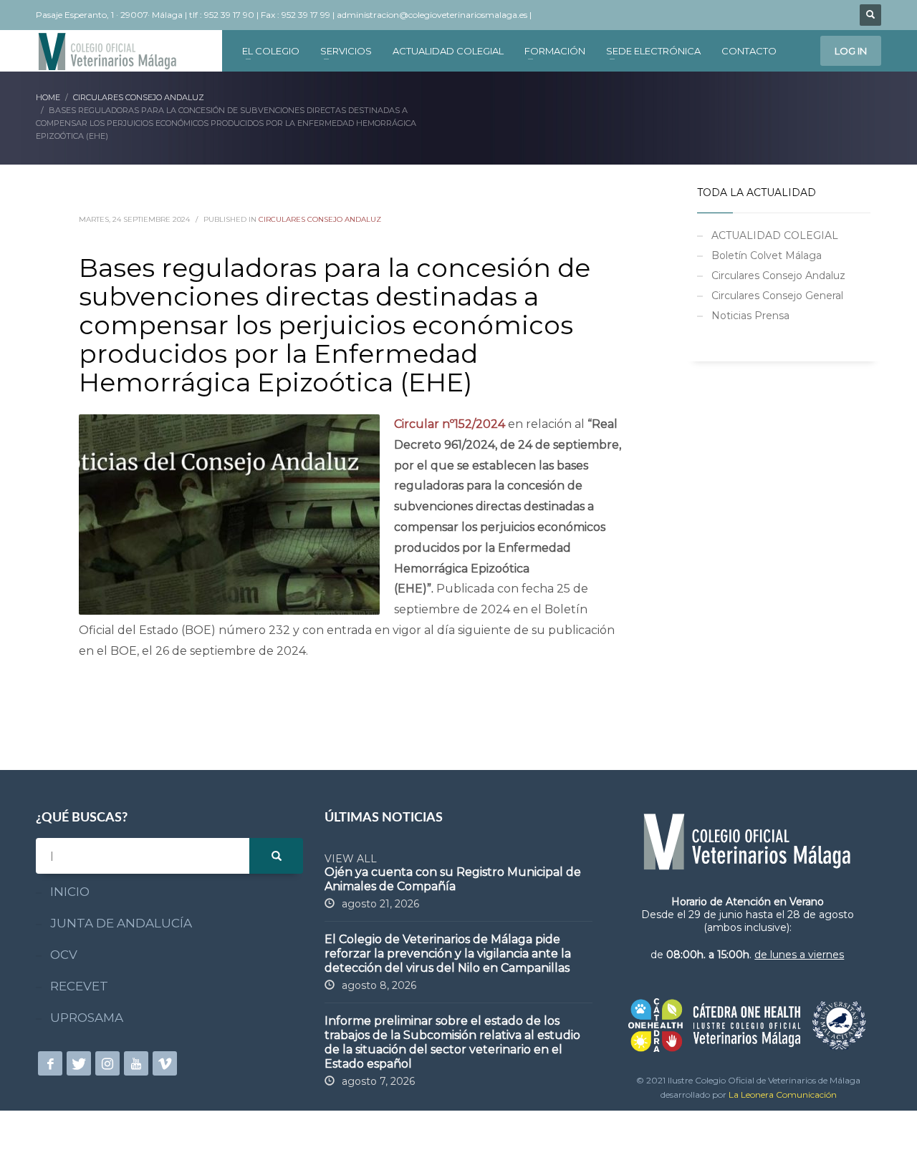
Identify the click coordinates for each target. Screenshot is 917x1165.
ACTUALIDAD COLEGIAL (774, 235)
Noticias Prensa (750, 315)
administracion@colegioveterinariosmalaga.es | (435, 14)
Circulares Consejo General (777, 295)
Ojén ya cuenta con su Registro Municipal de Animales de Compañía (453, 879)
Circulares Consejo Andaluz (320, 219)
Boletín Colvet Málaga (766, 255)
